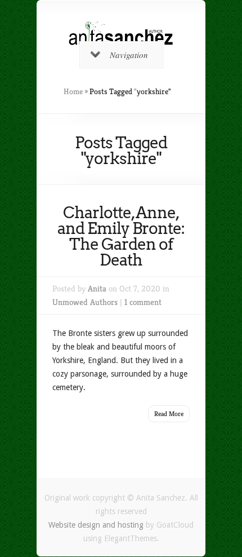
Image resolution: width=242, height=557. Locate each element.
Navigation (129, 54)
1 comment (143, 302)
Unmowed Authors (85, 302)
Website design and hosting (96, 524)
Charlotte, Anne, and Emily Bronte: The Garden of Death (121, 236)
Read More (168, 413)
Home (73, 91)
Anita (97, 288)
